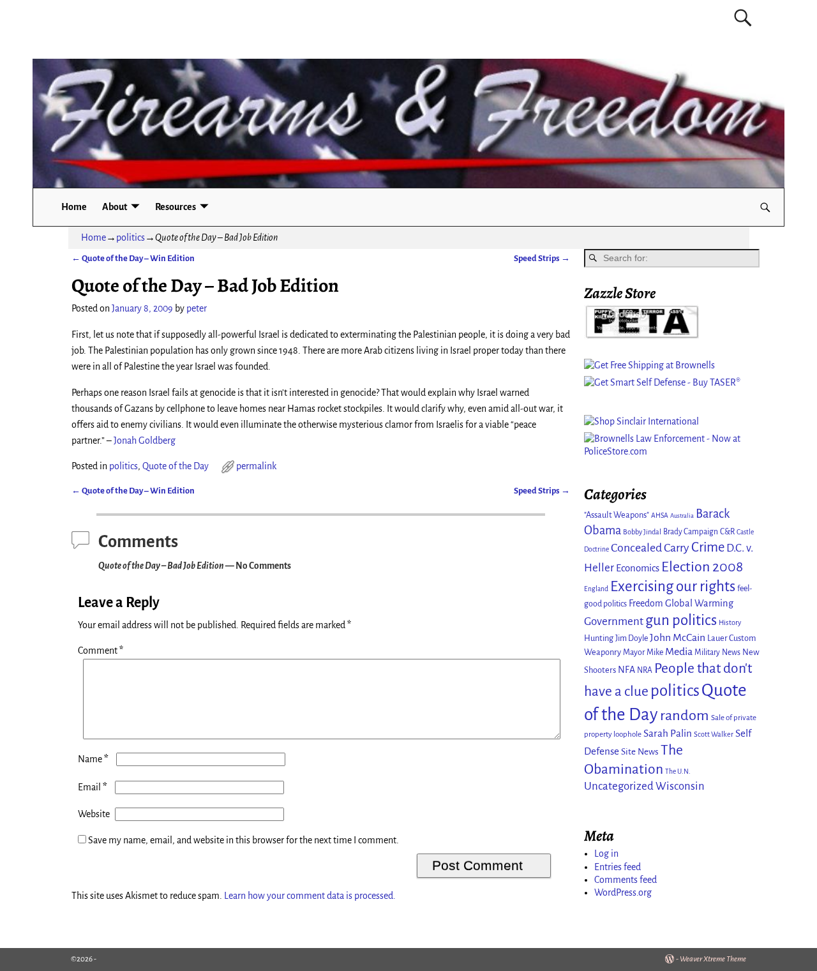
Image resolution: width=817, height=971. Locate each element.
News (731, 652)
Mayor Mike (643, 652)
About (114, 207)
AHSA (659, 515)
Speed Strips (542, 258)
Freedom (646, 603)
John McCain (677, 638)
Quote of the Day (175, 466)
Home (74, 207)
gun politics (681, 620)
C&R (727, 531)
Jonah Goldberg (145, 440)
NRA (644, 670)
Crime (707, 547)
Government (613, 621)
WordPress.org (623, 892)
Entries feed (617, 867)
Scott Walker (713, 734)
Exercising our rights (672, 586)
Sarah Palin (667, 733)
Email (92, 787)
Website (94, 814)
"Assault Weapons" (616, 515)
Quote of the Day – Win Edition (133, 258)
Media (679, 652)
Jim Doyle (631, 638)
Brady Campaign (690, 531)
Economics (637, 568)
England (596, 588)
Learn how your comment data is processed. (310, 896)
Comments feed (625, 880)
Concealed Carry (650, 547)
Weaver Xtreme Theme (713, 959)
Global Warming (699, 603)
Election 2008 (702, 567)
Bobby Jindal (642, 532)
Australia (682, 515)
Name (93, 759)
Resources (175, 207)
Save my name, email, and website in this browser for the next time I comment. (243, 840)
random (684, 715)
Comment (100, 650)
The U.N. (678, 771)
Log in (606, 853)
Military (707, 652)
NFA (626, 670)
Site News (640, 751)
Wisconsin (680, 786)
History (730, 622)
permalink (256, 466)
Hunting (598, 638)
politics (130, 237)
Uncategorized (619, 786)
